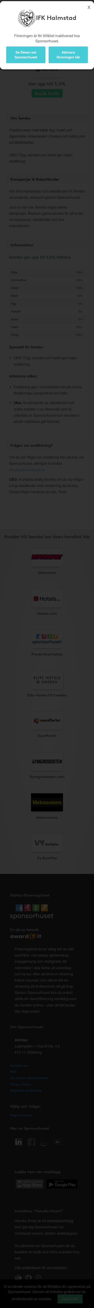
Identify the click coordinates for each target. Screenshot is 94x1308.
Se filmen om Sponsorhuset (26, 55)
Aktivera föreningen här (68, 55)
